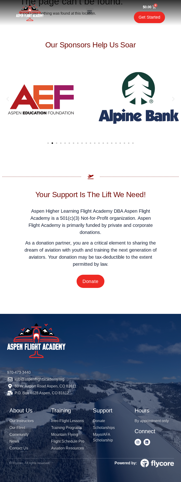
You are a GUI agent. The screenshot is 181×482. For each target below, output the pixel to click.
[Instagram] (138, 442)
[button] (90, 12)
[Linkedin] (147, 442)
